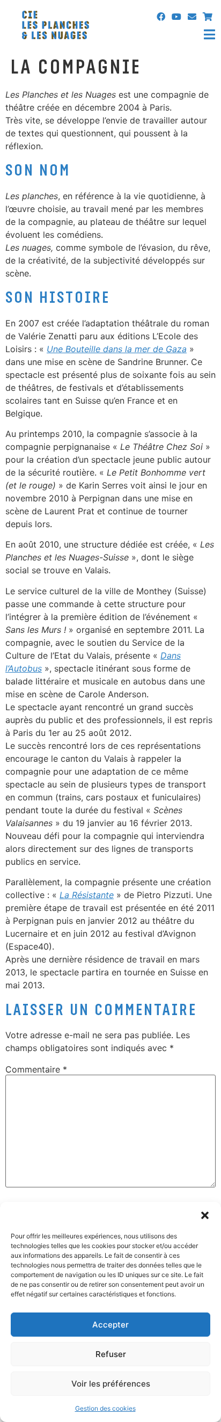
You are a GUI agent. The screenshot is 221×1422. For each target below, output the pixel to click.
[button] (205, 1215)
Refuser (110, 1354)
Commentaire (36, 1069)
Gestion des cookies (105, 1408)
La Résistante (87, 894)
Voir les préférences (110, 1384)
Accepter (110, 1324)
